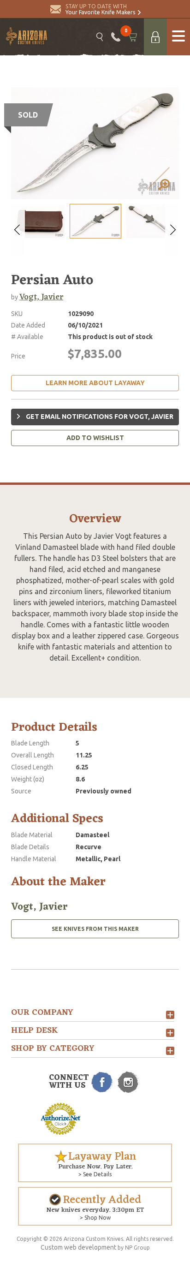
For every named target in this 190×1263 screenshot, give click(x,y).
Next (172, 230)
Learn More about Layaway (95, 383)
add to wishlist (95, 437)
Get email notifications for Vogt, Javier (98, 416)
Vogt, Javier (41, 297)
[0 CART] (132, 37)
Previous (18, 230)
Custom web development (78, 1247)
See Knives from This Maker (95, 929)
